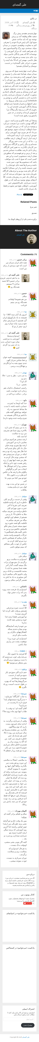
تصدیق (34, 213)
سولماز (24, 496)
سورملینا (24, 694)
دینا (26, 312)
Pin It (19, 194)
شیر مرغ (33, 207)
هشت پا (24, 602)
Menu (36, 11)
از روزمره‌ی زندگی (24, 25)
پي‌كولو (24, 669)
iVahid (22, 651)
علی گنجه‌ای (19, 4)
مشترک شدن (27, 1025)
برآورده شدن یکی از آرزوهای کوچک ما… (22, 219)
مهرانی (24, 373)
